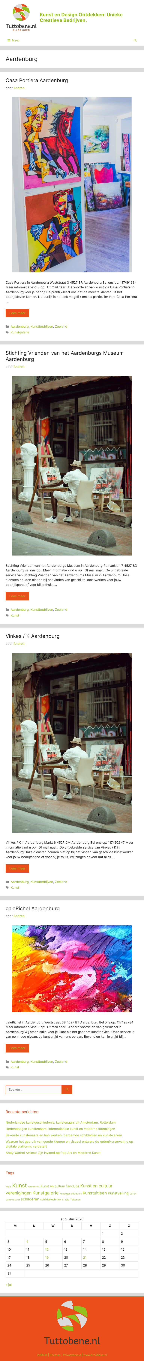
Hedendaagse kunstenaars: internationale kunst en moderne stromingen (60, 1129)
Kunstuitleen (95, 1193)
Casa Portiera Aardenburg (37, 80)
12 (47, 1249)
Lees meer (17, 313)
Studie (65, 1199)
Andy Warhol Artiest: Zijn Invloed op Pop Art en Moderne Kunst (53, 1153)
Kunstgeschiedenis (71, 1193)
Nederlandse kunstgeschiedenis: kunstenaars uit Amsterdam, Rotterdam (61, 1122)
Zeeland (61, 326)
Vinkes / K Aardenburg (32, 636)
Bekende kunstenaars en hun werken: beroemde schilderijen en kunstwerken (64, 1135)
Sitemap (55, 1355)
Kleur (8, 1186)
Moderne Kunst (13, 1200)
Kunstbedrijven (42, 326)
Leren (133, 1193)
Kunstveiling (118, 1193)
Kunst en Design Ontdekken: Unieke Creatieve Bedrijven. (81, 17)
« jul (9, 1285)
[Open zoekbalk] (135, 40)
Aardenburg (20, 326)
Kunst (15, 615)
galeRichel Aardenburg (33, 908)
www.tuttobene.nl (95, 1355)
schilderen (30, 1199)
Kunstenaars (34, 1186)
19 (47, 1257)
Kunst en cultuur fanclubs (59, 1186)
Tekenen (75, 1199)
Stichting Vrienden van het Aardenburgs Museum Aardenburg (65, 356)
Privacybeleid (72, 1355)
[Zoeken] (67, 1089)
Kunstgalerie (20, 332)
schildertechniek (50, 1199)
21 (84, 1257)
